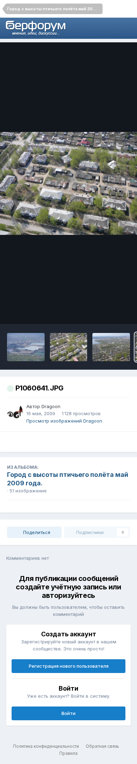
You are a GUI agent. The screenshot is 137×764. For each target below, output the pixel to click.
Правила (68, 753)
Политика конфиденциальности (46, 746)
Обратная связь (102, 746)
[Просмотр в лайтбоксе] (68, 183)
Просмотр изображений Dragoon (64, 421)
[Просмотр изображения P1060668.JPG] (26, 347)
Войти (68, 713)
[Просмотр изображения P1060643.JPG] (68, 347)
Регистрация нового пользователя (69, 666)
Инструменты (105, 312)
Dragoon (50, 406)
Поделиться (36, 532)
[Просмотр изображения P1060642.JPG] (111, 347)
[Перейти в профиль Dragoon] (14, 411)
